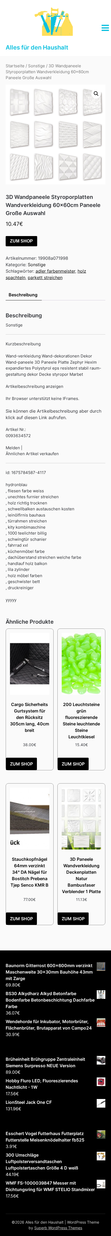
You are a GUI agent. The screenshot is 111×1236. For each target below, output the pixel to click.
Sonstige (36, 66)
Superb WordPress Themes (58, 1228)
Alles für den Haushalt (37, 47)
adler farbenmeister (55, 271)
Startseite (15, 66)
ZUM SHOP (21, 241)
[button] (96, 94)
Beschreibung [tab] (23, 294)
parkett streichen (45, 277)
